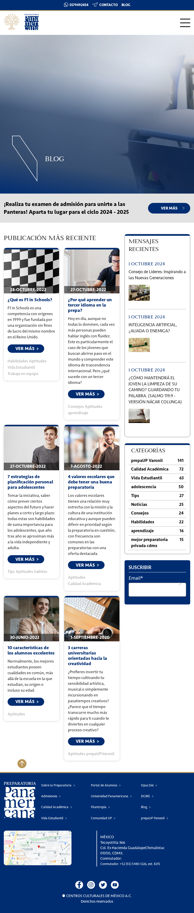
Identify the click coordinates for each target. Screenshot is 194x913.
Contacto (108, 5)
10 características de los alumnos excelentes (31, 650)
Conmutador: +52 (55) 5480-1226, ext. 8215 (130, 864)
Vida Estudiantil (21, 367)
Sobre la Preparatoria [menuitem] (56, 785)
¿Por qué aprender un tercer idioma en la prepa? (90, 305)
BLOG (126, 5)
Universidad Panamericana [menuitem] (109, 796)
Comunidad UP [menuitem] (101, 818)
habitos (40, 571)
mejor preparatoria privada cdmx (157, 542)
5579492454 (78, 5)
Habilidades (18, 361)
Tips (11, 571)
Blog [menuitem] (144, 807)
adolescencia (157, 486)
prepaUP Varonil (100, 753)
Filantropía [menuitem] (98, 807)
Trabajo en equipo (23, 373)
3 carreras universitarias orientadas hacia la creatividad (87, 655)
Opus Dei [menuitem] (147, 785)
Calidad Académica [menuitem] (54, 807)
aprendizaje (78, 412)
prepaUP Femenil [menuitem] (153, 818)
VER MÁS (169, 208)
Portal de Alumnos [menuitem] (104, 785)
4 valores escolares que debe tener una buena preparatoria (91, 482)
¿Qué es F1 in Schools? (30, 299)
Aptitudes (37, 361)
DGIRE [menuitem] (145, 796)
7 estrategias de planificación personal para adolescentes (30, 482)
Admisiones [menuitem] (49, 796)
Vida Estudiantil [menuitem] (52, 818)
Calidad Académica (84, 583)
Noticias (157, 504)
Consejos (76, 406)
